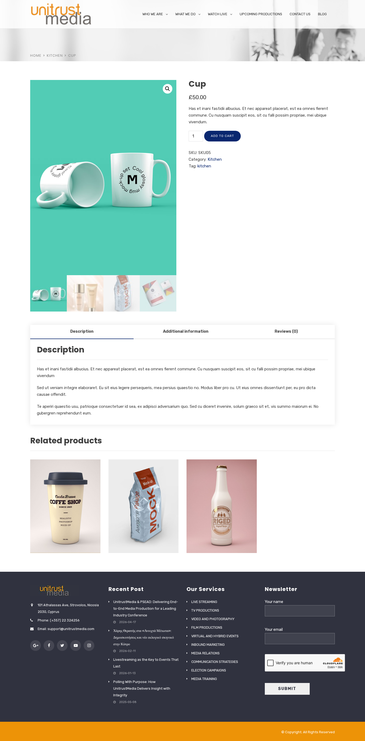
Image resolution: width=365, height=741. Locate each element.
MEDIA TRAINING (204, 679)
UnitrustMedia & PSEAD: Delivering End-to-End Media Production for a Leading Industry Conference (145, 608)
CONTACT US (300, 14)
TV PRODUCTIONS (205, 610)
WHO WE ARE (152, 14)
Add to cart (222, 136)
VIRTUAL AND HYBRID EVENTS (215, 636)
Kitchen (55, 55)
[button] (167, 89)
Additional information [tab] (185, 331)
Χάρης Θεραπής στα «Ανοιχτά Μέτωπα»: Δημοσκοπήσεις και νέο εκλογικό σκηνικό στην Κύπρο (143, 637)
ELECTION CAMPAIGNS (208, 670)
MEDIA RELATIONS (205, 653)
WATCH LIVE (217, 14)
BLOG (322, 14)
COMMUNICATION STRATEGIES (214, 662)
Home (35, 55)
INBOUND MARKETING (208, 645)
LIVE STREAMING (204, 602)
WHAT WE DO (185, 14)
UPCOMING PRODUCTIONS (261, 14)
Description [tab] (82, 331)
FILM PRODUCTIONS (206, 627)
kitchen (204, 166)
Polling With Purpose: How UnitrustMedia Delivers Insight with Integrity (141, 688)
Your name (274, 602)
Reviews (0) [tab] (286, 331)
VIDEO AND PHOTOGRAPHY (213, 619)
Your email (274, 629)
